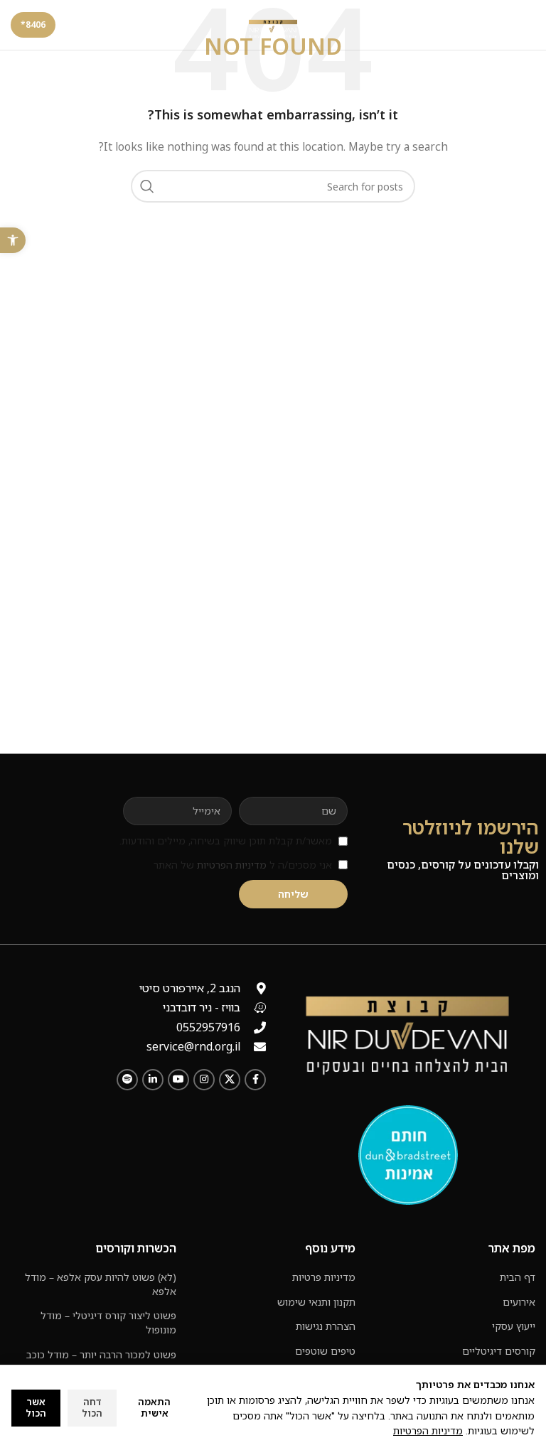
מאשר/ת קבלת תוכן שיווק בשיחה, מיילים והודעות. (225, 840)
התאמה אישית (154, 1407)
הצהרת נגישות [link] (325, 1326)
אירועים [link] (519, 1302)
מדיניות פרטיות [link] (323, 1277)
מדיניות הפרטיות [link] (232, 864)
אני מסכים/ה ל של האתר (243, 864)
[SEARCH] (147, 186)
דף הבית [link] (517, 1277)
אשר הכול (36, 1407)
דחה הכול (92, 1407)
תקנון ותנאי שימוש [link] (316, 1302)
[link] (13, 240)
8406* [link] (33, 24)
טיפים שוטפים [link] (325, 1351)
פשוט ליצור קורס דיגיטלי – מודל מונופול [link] (108, 1322)
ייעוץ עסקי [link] (513, 1326)
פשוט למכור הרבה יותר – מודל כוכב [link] (101, 1354)
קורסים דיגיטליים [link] (498, 1351)
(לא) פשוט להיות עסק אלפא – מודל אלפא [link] (100, 1284)
